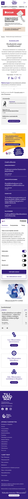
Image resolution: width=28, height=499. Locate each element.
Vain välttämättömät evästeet (14, 276)
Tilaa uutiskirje (4, 462)
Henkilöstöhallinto (5, 433)
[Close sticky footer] (25, 492)
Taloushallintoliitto (5, 472)
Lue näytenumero (14, 495)
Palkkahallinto (14, 41)
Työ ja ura (3, 450)
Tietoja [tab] (23, 225)
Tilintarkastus (4, 448)
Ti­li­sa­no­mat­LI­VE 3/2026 (14, 301)
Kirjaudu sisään (18, 92)
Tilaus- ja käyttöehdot (6, 470)
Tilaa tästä (14, 345)
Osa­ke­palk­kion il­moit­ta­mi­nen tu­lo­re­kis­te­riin (16, 215)
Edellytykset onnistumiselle (10, 116)
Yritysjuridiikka (5, 428)
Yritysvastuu (4, 446)
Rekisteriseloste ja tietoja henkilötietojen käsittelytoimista (13, 488)
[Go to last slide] (2, 328)
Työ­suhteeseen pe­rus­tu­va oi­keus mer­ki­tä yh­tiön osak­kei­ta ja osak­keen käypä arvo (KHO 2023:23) (15, 200)
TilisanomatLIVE (5, 459)
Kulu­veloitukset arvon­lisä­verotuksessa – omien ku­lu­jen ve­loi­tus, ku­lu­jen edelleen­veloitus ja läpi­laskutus (11, 316)
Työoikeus (3, 435)
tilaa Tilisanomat (5, 94)
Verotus (21, 6)
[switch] (24, 256)
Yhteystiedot (4, 475)
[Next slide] (7, 328)
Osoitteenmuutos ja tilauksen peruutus (10, 467)
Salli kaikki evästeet (14, 271)
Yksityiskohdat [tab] (14, 225)
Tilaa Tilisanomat (5, 457)
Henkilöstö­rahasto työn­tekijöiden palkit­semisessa (14, 184)
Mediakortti (4, 465)
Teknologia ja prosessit (6, 437)
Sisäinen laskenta (5, 439)
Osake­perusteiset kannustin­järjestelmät (15, 170)
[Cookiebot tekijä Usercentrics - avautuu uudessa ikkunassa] (20, 221)
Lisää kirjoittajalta (14, 121)
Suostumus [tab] (5, 225)
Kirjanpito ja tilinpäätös (9, 6)
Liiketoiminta (4, 441)
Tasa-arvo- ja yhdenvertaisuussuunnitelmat (10, 110)
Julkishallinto (4, 443)
